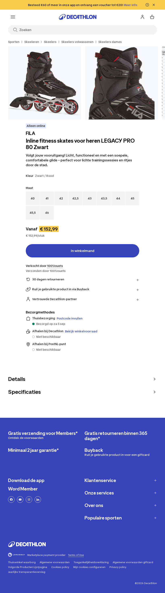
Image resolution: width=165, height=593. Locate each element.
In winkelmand (82, 251)
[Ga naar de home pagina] (78, 17)
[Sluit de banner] (154, 5)
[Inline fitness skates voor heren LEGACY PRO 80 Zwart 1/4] (44, 82)
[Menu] (13, 17)
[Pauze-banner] (147, 5)
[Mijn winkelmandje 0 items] (152, 17)
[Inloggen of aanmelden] (142, 17)
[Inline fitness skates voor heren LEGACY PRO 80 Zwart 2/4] (121, 82)
